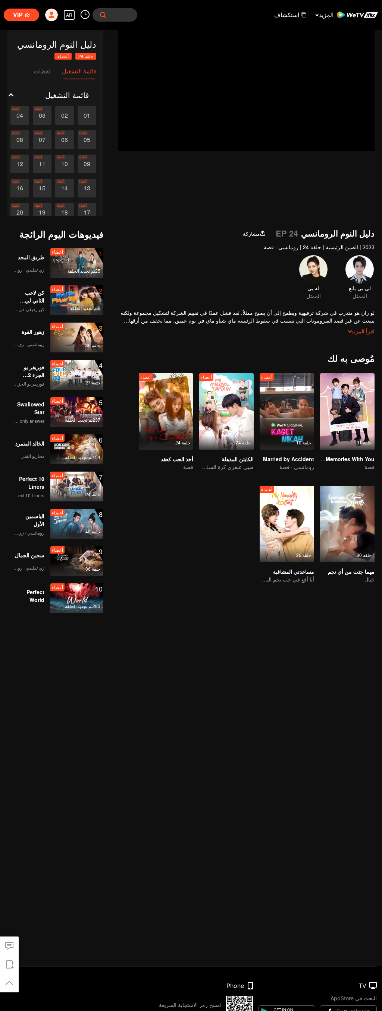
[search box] (102, 14)
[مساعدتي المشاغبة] (287, 524)
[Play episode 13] (87, 188)
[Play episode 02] (64, 115)
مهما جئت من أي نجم (351, 571)
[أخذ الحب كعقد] (166, 411)
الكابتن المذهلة (238, 459)
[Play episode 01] (87, 115)
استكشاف (286, 14)
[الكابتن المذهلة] (226, 411)
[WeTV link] (357, 15)
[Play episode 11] (42, 164)
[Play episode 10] (64, 164)
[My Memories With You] (347, 411)
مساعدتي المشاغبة (293, 571)
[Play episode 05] (87, 139)
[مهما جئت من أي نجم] (347, 524)
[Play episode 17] (87, 212)
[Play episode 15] (42, 188)
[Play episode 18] (64, 212)
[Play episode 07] (42, 139)
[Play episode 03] (42, 115)
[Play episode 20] (19, 212)
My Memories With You (346, 459)
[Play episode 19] (42, 212)
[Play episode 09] (87, 164)
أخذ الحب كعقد (177, 459)
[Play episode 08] (19, 139)
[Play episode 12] (19, 164)
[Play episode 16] (19, 188)
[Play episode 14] (64, 188)
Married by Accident (288, 459)
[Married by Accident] (287, 411)
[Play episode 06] (64, 139)
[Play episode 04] (19, 115)
